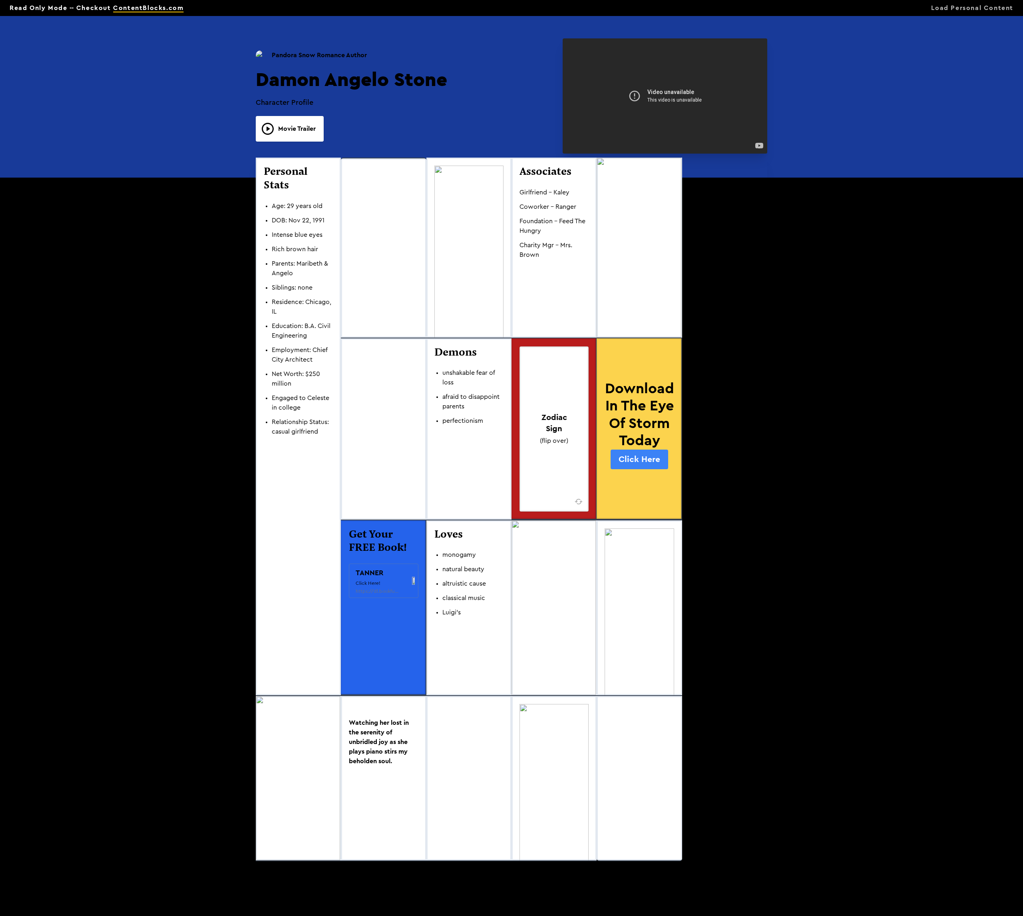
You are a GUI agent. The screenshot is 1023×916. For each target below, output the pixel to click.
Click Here (639, 459)
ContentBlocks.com (148, 8)
